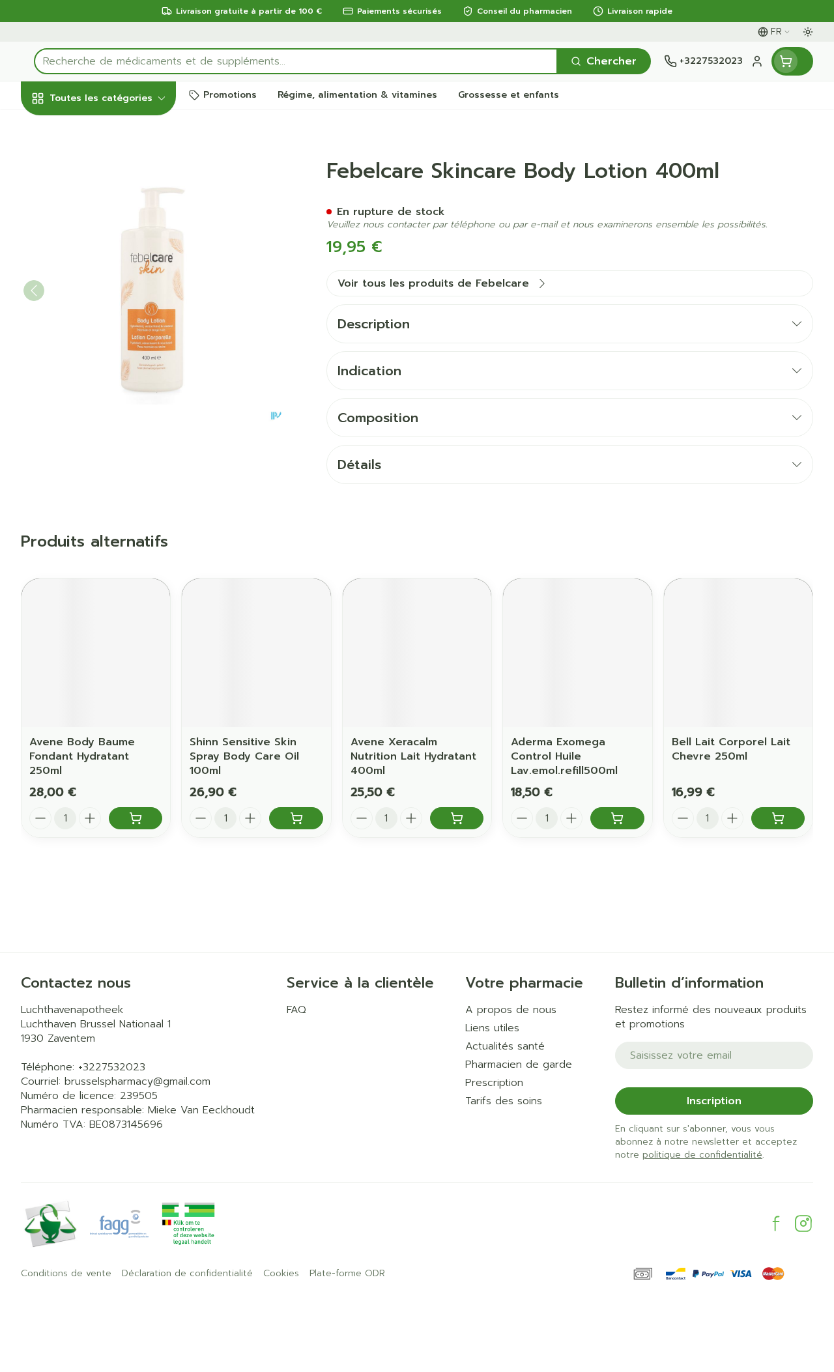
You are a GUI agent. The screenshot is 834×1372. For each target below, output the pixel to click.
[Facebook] (776, 1223)
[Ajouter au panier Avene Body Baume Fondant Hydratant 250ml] (135, 818)
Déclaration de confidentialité (187, 1273)
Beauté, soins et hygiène (104, 161)
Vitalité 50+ (104, 293)
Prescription (494, 1083)
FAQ (296, 1010)
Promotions (62, 126)
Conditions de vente (66, 1273)
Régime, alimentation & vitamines (104, 209)
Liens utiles (492, 1028)
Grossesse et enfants (104, 257)
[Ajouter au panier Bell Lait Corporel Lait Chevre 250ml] (778, 818)
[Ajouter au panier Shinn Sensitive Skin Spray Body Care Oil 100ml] (296, 818)
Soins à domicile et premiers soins (104, 359)
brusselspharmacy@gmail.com (137, 1081)
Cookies (281, 1273)
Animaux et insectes (104, 394)
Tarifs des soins (503, 1101)
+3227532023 (111, 1067)
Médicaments (104, 424)
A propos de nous (510, 1010)
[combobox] (296, 61)
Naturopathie (104, 323)
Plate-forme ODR (347, 1273)
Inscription (714, 1101)
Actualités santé (505, 1046)
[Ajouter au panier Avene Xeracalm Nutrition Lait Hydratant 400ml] (456, 818)
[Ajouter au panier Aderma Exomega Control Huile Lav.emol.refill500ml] (617, 818)
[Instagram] (803, 1223)
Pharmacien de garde (518, 1064)
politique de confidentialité (702, 1155)
